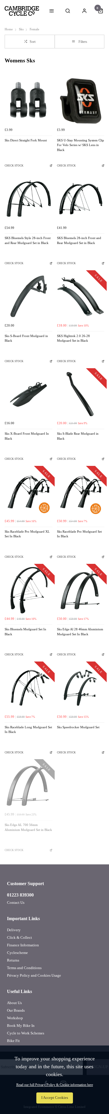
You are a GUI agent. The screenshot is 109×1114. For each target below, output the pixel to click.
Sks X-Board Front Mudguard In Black (27, 436)
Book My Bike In (21, 1025)
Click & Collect (19, 937)
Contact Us (15, 902)
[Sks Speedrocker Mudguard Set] (81, 688)
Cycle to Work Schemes (25, 1033)
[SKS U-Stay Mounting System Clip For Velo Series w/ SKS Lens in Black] (81, 101)
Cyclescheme (17, 952)
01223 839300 (20, 894)
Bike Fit (13, 1040)
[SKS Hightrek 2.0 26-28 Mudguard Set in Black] (81, 296)
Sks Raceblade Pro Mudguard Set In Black (79, 534)
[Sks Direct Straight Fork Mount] (28, 101)
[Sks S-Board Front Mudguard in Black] (28, 296)
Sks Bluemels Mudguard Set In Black (25, 632)
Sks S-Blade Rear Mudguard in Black (78, 436)
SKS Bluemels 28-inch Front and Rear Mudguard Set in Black (79, 240)
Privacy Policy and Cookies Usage (34, 975)
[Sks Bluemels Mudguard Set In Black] (28, 590)
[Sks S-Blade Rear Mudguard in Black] (81, 394)
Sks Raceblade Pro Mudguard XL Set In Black (27, 534)
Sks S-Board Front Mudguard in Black (26, 338)
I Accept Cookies (54, 1098)
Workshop (15, 1018)
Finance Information (23, 945)
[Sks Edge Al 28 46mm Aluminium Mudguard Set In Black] (81, 590)
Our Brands (16, 1010)
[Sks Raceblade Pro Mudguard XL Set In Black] (28, 492)
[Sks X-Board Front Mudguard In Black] (28, 394)
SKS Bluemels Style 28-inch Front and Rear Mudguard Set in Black (28, 240)
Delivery (14, 930)
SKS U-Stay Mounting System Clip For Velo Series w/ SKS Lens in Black (80, 145)
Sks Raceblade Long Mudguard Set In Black (28, 730)
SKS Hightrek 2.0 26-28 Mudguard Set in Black (73, 338)
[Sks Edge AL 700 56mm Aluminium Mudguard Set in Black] (28, 785)
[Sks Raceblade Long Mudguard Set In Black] (28, 688)
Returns (13, 960)
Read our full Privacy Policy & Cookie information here (54, 1085)
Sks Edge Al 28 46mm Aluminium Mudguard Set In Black (80, 632)
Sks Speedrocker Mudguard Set (78, 727)
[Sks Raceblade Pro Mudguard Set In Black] (81, 492)
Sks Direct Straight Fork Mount (26, 140)
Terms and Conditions (24, 968)
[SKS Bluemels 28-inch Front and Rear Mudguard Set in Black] (81, 199)
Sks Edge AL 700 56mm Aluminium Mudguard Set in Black (28, 827)
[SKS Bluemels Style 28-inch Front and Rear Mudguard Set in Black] (28, 199)
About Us (14, 1003)
